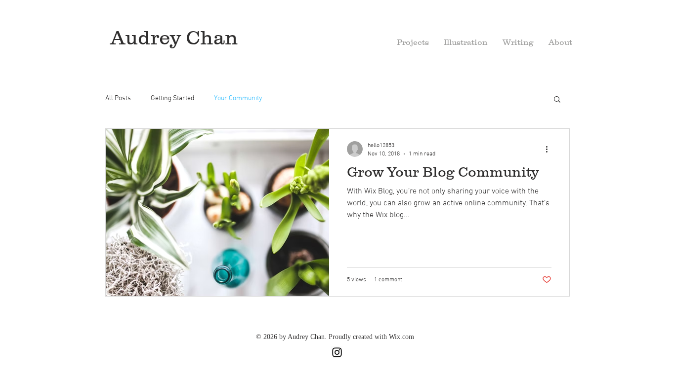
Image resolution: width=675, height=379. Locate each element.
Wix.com (401, 337)
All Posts (118, 98)
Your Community (238, 98)
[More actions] (550, 149)
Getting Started (172, 98)
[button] (560, 42)
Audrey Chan (174, 37)
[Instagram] (337, 352)
